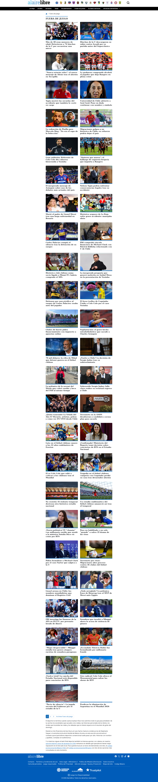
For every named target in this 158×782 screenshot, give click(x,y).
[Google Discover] (128, 756)
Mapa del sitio (108, 764)
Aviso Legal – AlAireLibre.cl (68, 762)
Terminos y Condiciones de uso (47, 762)
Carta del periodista (35, 764)
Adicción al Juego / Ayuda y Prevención (88, 764)
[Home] (39, 2)
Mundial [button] (49, 8)
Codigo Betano (120, 764)
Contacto (31, 762)
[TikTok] (125, 756)
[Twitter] (119, 756)
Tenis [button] (56, 8)
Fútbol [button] (40, 8)
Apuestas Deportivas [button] (110, 8)
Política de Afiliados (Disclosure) (90, 762)
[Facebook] (115, 756)
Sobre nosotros (108, 762)
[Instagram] (122, 756)
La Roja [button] (32, 8)
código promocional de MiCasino (80, 748)
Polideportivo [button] (66, 8)
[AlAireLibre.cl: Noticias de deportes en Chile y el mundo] (36, 756)
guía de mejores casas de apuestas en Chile (61, 744)
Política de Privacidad (65, 764)
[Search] (128, 3)
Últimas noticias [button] (94, 8)
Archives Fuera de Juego (64, 716)
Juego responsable (49, 764)
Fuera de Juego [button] (80, 8)
